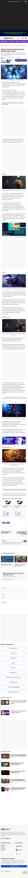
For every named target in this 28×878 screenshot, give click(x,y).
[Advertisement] (14, 16)
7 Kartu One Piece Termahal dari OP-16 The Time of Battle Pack (18, 755)
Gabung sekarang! (14, 866)
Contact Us (3, 848)
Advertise (3, 850)
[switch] (26, 38)
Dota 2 (16, 57)
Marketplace (3, 845)
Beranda (2, 45)
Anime (11, 757)
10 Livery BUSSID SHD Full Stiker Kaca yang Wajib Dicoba (19, 565)
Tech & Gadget (13, 790)
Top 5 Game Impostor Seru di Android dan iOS (17, 772)
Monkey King (5, 338)
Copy (8, 62)
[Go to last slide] (23, 553)
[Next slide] (25, 553)
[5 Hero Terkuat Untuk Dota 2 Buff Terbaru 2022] (10, 60)
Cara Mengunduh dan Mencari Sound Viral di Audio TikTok (18, 788)
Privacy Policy (24, 873)
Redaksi (2, 846)
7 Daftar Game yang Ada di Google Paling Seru (17, 763)
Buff (4, 522)
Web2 (8, 522)
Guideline (25, 871)
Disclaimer (25, 872)
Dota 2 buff (15, 83)
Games (6, 45)
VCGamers (22, 495)
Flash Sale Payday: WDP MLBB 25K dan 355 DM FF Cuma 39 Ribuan (19, 702)
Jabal (4, 57)
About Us (3, 847)
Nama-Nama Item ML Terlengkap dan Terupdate (7, 564)
